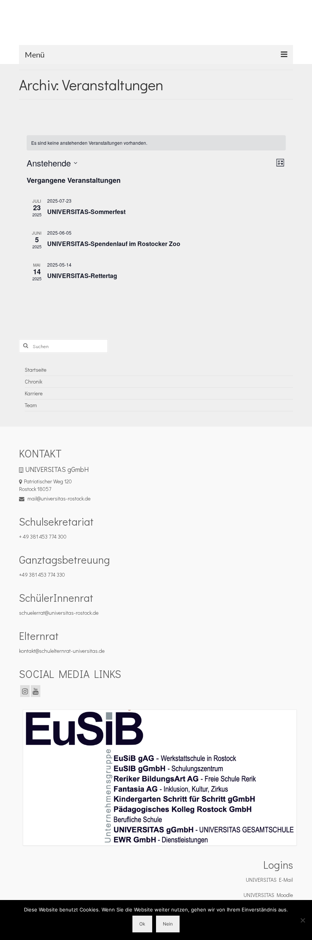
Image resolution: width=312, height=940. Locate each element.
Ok (142, 924)
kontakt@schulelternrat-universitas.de (62, 650)
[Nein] (302, 920)
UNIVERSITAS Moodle (268, 894)
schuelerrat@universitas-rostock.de (59, 612)
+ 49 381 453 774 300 (43, 536)
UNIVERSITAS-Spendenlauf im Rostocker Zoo (113, 243)
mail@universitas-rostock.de (58, 498)
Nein (168, 924)
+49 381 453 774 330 (42, 574)
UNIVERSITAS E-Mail (269, 879)
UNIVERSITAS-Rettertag (82, 275)
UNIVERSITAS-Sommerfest (86, 211)
